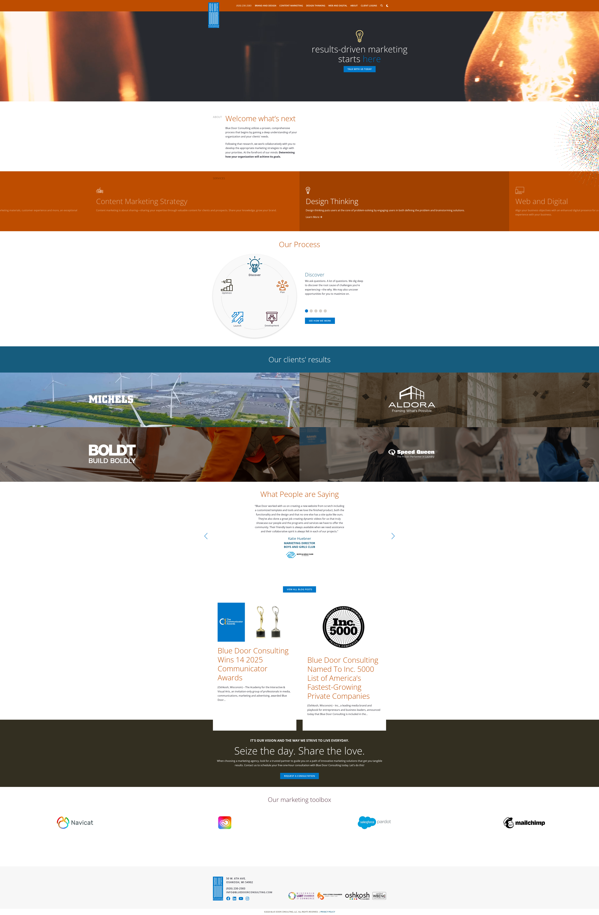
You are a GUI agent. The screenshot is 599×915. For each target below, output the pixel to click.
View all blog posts (299, 589)
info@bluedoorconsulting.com (249, 892)
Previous (206, 536)
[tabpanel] (344, 282)
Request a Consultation (299, 775)
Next (393, 536)
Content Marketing (291, 5)
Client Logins (369, 5)
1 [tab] (306, 309)
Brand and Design (265, 5)
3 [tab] (315, 309)
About (354, 5)
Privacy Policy (327, 911)
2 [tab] (311, 309)
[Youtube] (242, 899)
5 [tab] (325, 309)
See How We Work (320, 320)
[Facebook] (229, 899)
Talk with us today (360, 69)
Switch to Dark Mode (387, 5)
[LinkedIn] (236, 899)
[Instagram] (248, 899)
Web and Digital (337, 5)
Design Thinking (315, 5)
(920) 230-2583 (243, 5)
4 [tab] (320, 309)
